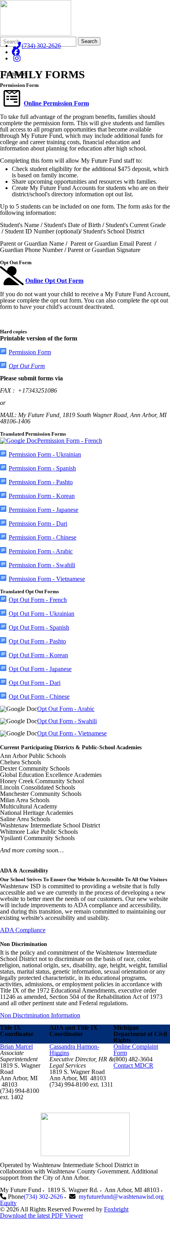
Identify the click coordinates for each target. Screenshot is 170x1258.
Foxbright (116, 1209)
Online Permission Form (56, 103)
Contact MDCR (133, 1065)
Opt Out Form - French (38, 599)
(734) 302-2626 (41, 45)
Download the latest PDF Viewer (41, 1215)
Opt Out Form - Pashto (37, 641)
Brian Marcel (16, 1046)
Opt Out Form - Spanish (39, 627)
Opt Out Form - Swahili (67, 721)
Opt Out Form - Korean (38, 655)
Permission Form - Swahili (42, 565)
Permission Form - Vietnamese (47, 578)
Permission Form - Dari (38, 523)
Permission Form (30, 352)
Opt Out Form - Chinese (39, 696)
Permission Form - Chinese (42, 537)
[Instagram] (17, 58)
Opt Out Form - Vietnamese (72, 733)
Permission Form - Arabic (41, 551)
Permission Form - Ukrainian (45, 454)
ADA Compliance (22, 930)
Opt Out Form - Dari (34, 682)
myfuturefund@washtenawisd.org (121, 1196)
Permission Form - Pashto (41, 482)
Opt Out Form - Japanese (40, 669)
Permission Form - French (69, 440)
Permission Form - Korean (42, 496)
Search (89, 41)
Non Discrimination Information (40, 1015)
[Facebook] (16, 52)
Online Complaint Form (135, 1049)
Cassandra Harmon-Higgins (74, 1049)
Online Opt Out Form (54, 280)
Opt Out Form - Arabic (65, 708)
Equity (8, 1203)
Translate (14, 73)
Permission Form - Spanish (42, 468)
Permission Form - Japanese (43, 509)
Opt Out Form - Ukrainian (41, 613)
